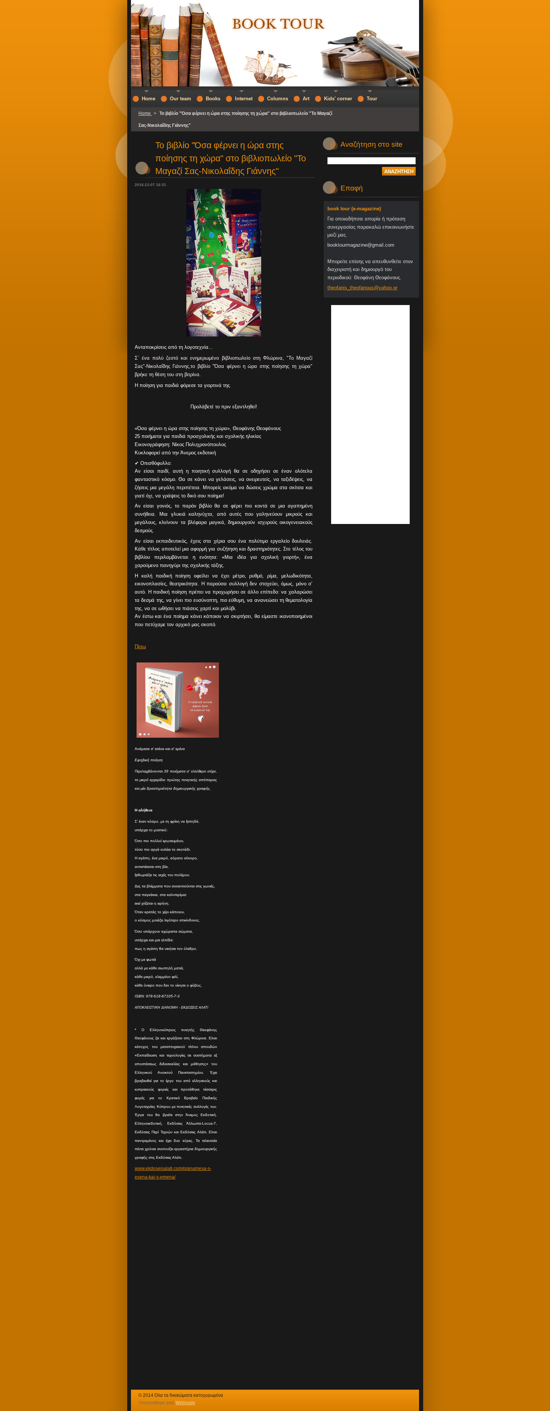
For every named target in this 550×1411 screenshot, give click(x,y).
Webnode (185, 1403)
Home (145, 113)
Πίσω (140, 646)
